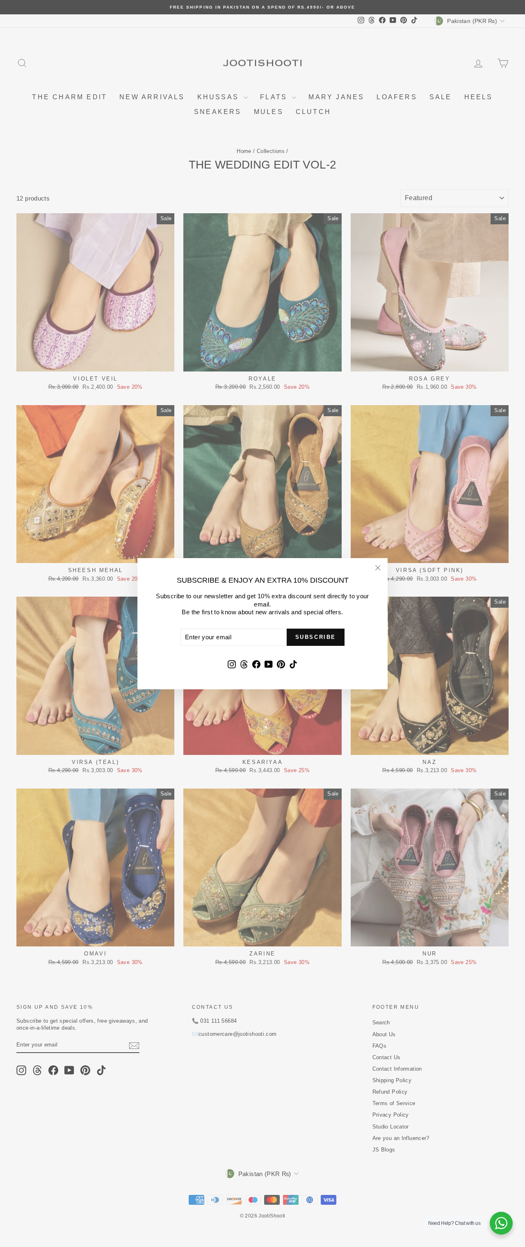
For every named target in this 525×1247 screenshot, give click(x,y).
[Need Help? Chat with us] (501, 1223)
